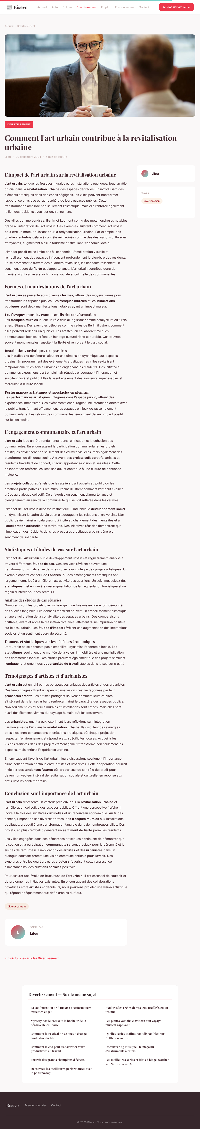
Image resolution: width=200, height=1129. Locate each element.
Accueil (42, 7)
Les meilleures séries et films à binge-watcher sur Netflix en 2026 (137, 1062)
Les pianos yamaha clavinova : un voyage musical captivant (133, 1023)
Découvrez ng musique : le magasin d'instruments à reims (129, 1049)
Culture (67, 7)
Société (144, 7)
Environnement (125, 7)
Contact (56, 1105)
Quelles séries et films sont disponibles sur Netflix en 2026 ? (134, 1036)
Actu (55, 7)
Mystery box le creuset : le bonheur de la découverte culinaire (58, 1023)
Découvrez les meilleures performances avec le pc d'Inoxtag (61, 1071)
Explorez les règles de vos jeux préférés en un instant (136, 1010)
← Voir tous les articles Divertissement (32, 958)
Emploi (105, 7)
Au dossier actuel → (176, 7)
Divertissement (86, 7)
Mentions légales (35, 1105)
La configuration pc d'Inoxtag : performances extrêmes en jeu (61, 1010)
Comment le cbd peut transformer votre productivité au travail (58, 1049)
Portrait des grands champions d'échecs (58, 1060)
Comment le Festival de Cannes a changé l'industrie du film (59, 1036)
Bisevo (17, 7)
